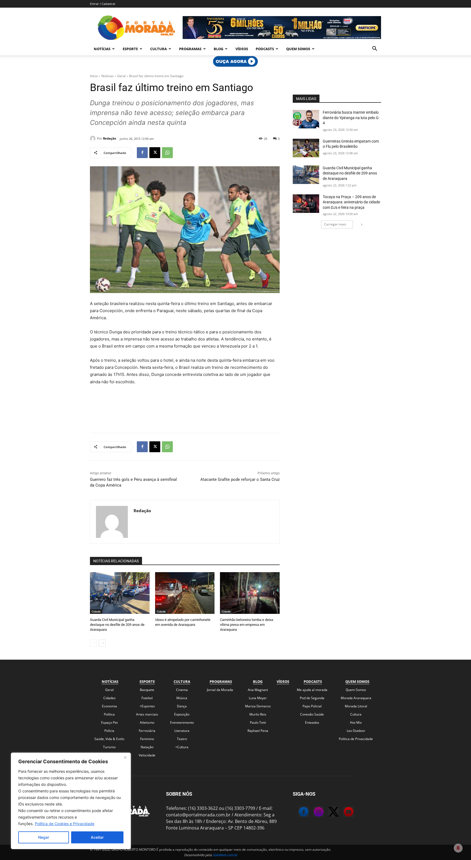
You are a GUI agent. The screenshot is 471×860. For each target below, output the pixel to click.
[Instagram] (313, 812)
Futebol (147, 698)
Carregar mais (335, 224)
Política (109, 714)
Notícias (102, 48)
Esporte (130, 48)
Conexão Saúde (312, 714)
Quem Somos (298, 48)
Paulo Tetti (258, 722)
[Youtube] (343, 812)
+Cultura (181, 747)
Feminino (147, 739)
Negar (43, 837)
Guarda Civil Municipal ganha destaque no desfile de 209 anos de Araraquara (117, 625)
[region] (71, 801)
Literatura (181, 730)
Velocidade (147, 755)
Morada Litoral (356, 706)
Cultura (158, 48)
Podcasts (265, 48)
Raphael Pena (257, 730)
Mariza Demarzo (258, 706)
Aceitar (97, 837)
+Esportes (147, 706)
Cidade (96, 611)
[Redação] (93, 138)
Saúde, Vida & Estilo (109, 739)
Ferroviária (147, 730)
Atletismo (147, 722)
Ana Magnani (258, 689)
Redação (109, 138)
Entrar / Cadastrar (103, 4)
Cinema (182, 689)
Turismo (109, 747)
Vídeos (241, 48)
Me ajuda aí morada (312, 689)
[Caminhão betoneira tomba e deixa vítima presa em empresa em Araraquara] (250, 593)
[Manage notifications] (458, 848)
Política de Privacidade (356, 739)
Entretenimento (182, 722)
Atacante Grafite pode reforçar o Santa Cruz (240, 479)
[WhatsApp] (167, 152)
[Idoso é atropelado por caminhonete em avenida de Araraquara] (185, 593)
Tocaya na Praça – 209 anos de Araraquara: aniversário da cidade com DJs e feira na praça (351, 202)
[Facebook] (142, 152)
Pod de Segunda (312, 698)
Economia (109, 706)
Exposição (181, 714)
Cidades (109, 698)
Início (94, 76)
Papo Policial (312, 706)
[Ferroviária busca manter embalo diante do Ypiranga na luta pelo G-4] (306, 119)
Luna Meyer (258, 698)
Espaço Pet (109, 722)
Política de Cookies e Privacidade (64, 823)
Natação (147, 747)
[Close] (125, 757)
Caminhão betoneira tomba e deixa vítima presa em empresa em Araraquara (246, 625)
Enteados (312, 722)
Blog (218, 48)
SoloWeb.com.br (225, 855)
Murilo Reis (257, 714)
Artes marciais (147, 714)
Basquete (147, 689)
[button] (374, 49)
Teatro (182, 739)
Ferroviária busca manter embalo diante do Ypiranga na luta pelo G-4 (351, 117)
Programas (190, 48)
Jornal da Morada (220, 689)
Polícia (109, 730)
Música (181, 698)
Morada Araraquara (356, 698)
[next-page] (102, 643)
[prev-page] (93, 643)
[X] (154, 152)
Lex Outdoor (356, 730)
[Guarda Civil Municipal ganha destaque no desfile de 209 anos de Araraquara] (120, 593)
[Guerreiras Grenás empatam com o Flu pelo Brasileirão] (306, 148)
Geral (121, 76)
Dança (182, 706)
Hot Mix (356, 722)
